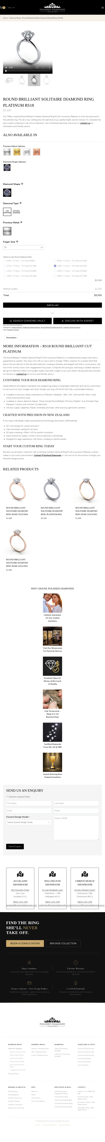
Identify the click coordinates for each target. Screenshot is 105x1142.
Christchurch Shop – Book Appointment (86, 1103)
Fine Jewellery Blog (61, 1097)
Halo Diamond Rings (16, 1058)
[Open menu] (102, 8)
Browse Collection (63, 943)
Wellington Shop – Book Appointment (86, 1109)
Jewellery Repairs (14, 1101)
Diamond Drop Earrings (86, 1055)
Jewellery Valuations (15, 1105)
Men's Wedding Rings (38, 1052)
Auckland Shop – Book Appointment (85, 1098)
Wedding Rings (38, 1044)
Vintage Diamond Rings (17, 1070)
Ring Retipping (13, 1095)
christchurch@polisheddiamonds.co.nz (87, 905)
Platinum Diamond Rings (31, 327)
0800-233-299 (20, 902)
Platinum (10, 330)
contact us (85, 123)
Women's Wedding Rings (40, 1049)
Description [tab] (11, 337)
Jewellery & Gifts (86, 1044)
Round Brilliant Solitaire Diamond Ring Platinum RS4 (52, 511)
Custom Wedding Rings (39, 1055)
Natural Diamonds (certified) (61, 1050)
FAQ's (33, 1095)
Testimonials (35, 1098)
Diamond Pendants (84, 1062)
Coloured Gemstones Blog (63, 1103)
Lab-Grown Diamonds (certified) (62, 1055)
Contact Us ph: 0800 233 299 (86, 1092)
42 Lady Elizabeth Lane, (52, 890)
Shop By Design (15, 1049)
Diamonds (59, 1044)
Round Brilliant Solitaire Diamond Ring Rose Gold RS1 (17, 562)
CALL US (11, 8)
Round (16, 330)
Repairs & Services (17, 1087)
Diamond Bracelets (84, 1059)
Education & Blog (63, 1087)
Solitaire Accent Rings (17, 1055)
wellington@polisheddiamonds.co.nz (55, 905)
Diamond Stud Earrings (86, 1049)
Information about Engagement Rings (61, 1092)
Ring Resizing (13, 1091)
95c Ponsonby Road (20, 890)
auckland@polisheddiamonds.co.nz (21, 905)
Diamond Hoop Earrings (86, 1052)
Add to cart (52, 305)
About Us (34, 1091)
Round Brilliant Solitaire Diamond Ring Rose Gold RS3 (86, 511)
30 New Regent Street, (84, 890)
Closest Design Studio (18, 817)
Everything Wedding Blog (63, 1100)
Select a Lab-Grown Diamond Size (17, 257)
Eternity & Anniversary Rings (17, 1066)
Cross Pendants (83, 1065)
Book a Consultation (25, 943)
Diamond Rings (17, 327)
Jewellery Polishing (14, 1098)
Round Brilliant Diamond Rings (52, 327)
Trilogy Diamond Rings (17, 1061)
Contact (82, 1087)
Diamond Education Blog (63, 1107)
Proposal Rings (13, 1074)
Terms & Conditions (38, 1101)
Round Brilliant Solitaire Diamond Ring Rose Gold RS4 (17, 511)
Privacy (37, 1125)
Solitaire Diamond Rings (71, 327)
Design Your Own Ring (16, 1108)
